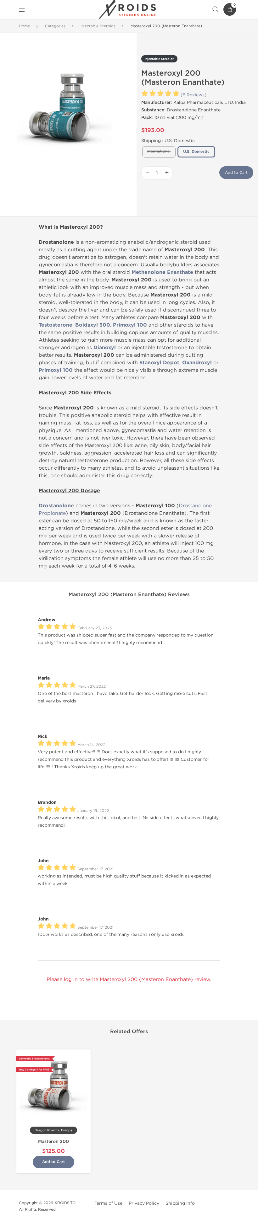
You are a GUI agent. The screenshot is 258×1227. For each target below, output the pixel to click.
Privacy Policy (144, 1203)
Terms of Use (108, 1203)
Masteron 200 (53, 1141)
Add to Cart (236, 172)
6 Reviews (193, 95)
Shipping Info (180, 1203)
